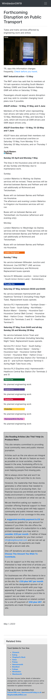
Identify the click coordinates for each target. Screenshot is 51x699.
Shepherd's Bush (18, 657)
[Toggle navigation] (45, 3)
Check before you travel (25, 71)
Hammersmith (17, 664)
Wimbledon (16, 672)
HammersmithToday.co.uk (31, 692)
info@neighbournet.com (16, 540)
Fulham (15, 669)
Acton (14, 660)
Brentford (15, 667)
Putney (15, 662)
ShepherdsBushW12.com (17, 695)
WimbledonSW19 (12, 3)
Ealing (14, 655)
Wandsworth (17, 674)
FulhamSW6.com (13, 692)
